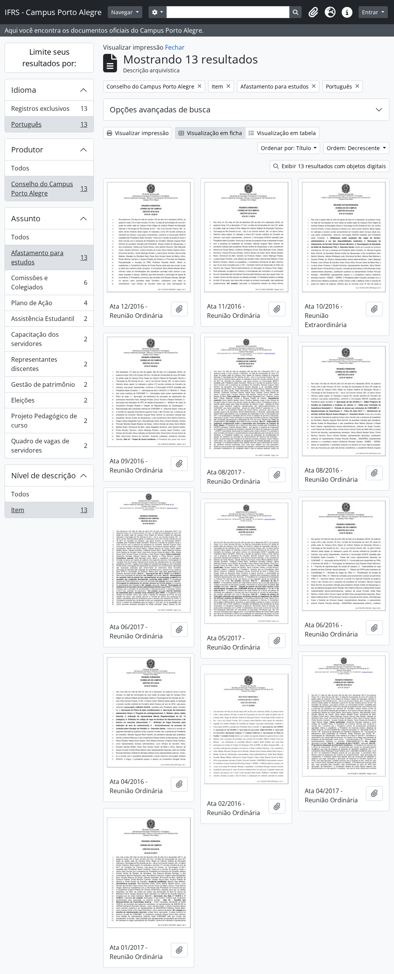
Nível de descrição (43, 475)
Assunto (25, 218)
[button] (313, 12)
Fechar (175, 47)
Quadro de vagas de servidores (49, 445)
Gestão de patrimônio (49, 386)
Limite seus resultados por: (49, 57)
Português (49, 126)
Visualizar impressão (141, 133)
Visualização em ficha (213, 133)
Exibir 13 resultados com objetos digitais (333, 166)
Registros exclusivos (49, 110)
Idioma (23, 90)
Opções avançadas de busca (160, 109)
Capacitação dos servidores (49, 339)
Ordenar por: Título (286, 148)
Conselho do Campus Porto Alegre (49, 188)
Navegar (122, 12)
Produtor (27, 149)
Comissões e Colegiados (49, 282)
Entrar (371, 12)
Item (49, 512)
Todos (20, 168)
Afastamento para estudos (49, 257)
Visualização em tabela (285, 133)
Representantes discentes (49, 364)
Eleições (49, 402)
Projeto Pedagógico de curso (49, 420)
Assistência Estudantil (49, 320)
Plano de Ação (49, 305)
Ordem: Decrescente (354, 148)
